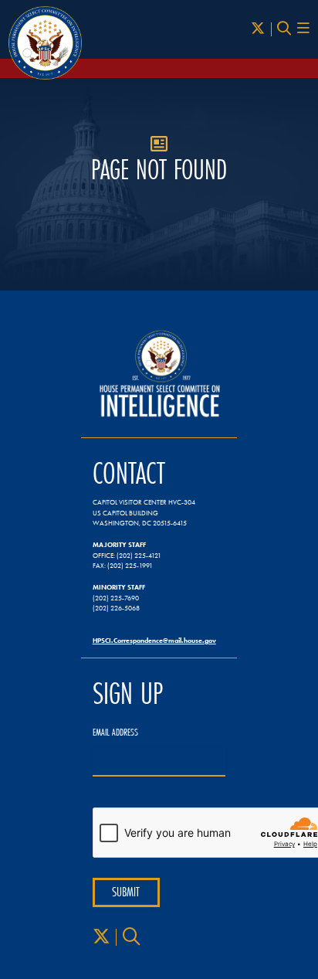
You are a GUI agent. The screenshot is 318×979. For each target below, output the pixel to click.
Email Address (115, 732)
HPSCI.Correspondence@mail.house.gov (154, 640)
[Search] (284, 29)
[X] (258, 29)
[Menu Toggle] (303, 29)
